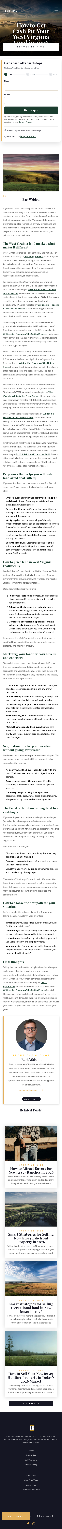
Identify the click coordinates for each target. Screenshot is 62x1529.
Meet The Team (31, 1480)
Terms (21, 122)
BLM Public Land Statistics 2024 (33, 454)
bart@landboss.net (27, 1090)
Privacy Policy (31, 1464)
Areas (31, 1450)
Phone (7, 94)
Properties (31, 1455)
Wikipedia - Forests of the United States (24, 334)
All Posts (31, 1403)
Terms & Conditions (31, 1489)
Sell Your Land (31, 1460)
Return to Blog (31, 47)
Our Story (31, 1475)
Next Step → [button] (31, 110)
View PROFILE (31, 1099)
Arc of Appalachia (33, 256)
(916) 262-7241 (28, 136)
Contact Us (31, 1485)
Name (6, 81)
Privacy (29, 122)
